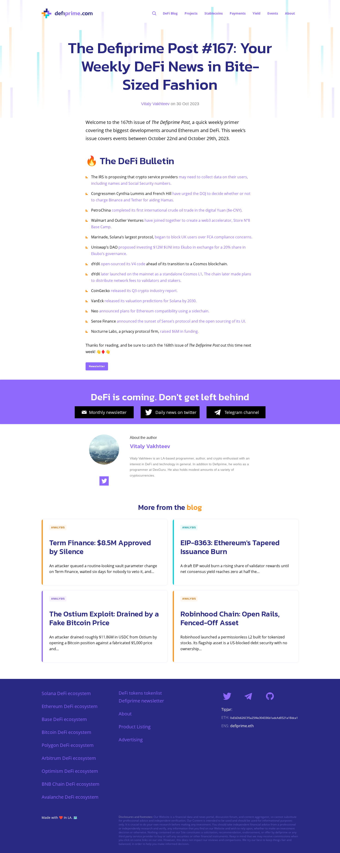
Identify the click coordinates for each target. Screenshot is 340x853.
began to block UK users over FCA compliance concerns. (203, 237)
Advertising (131, 739)
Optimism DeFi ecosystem (70, 771)
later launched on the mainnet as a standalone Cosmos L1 (151, 274)
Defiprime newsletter (141, 701)
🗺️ (75, 817)
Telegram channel (242, 412)
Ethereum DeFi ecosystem (70, 706)
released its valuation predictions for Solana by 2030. (151, 300)
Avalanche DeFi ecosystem (70, 797)
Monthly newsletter (108, 412)
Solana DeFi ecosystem (66, 693)
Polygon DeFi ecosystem (68, 745)
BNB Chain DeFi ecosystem (70, 784)
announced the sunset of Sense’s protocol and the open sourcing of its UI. (181, 321)
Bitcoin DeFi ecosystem (66, 732)
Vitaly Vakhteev (155, 104)
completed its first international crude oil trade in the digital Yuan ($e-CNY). (177, 210)
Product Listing (135, 727)
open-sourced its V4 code (123, 263)
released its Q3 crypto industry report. (144, 290)
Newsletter (97, 366)
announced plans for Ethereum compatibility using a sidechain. (154, 311)
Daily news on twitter (175, 412)
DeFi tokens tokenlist (140, 693)
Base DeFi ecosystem (64, 719)
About (125, 714)
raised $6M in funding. (179, 331)
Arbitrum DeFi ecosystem (69, 758)
